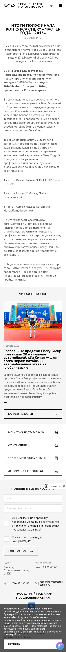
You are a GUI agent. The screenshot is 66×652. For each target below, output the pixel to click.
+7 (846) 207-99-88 (19, 583)
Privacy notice (55, 486)
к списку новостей (20, 414)
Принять (14, 644)
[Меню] (60, 5)
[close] (64, 485)
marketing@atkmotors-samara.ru (52, 583)
